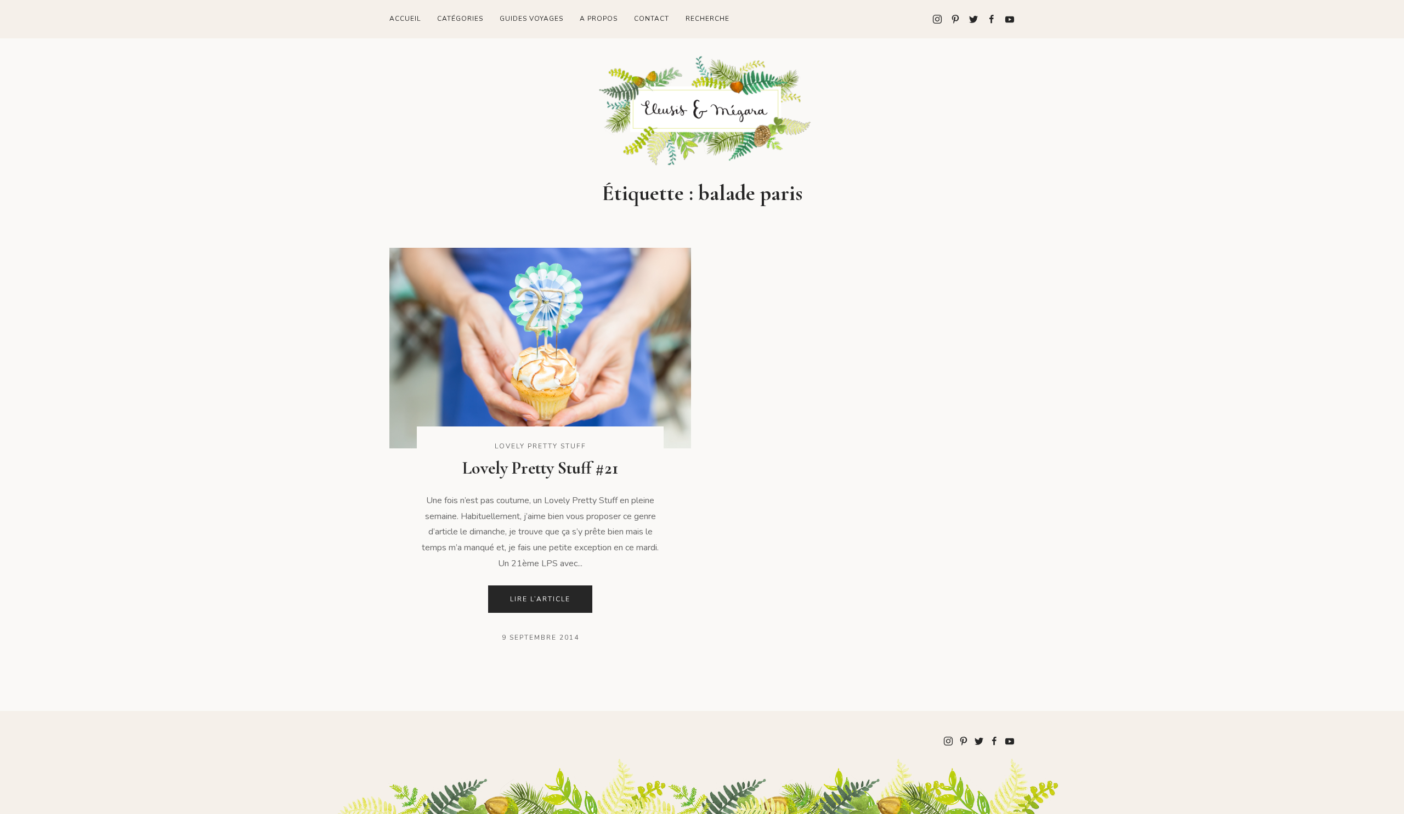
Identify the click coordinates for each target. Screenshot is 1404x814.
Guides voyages (531, 18)
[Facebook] (987, 19)
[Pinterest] (951, 19)
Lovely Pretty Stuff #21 (540, 468)
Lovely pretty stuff (540, 446)
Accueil (405, 18)
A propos (599, 18)
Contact (651, 18)
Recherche (707, 18)
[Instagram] (937, 19)
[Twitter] (969, 19)
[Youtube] (1006, 19)
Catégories (460, 18)
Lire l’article (540, 599)
